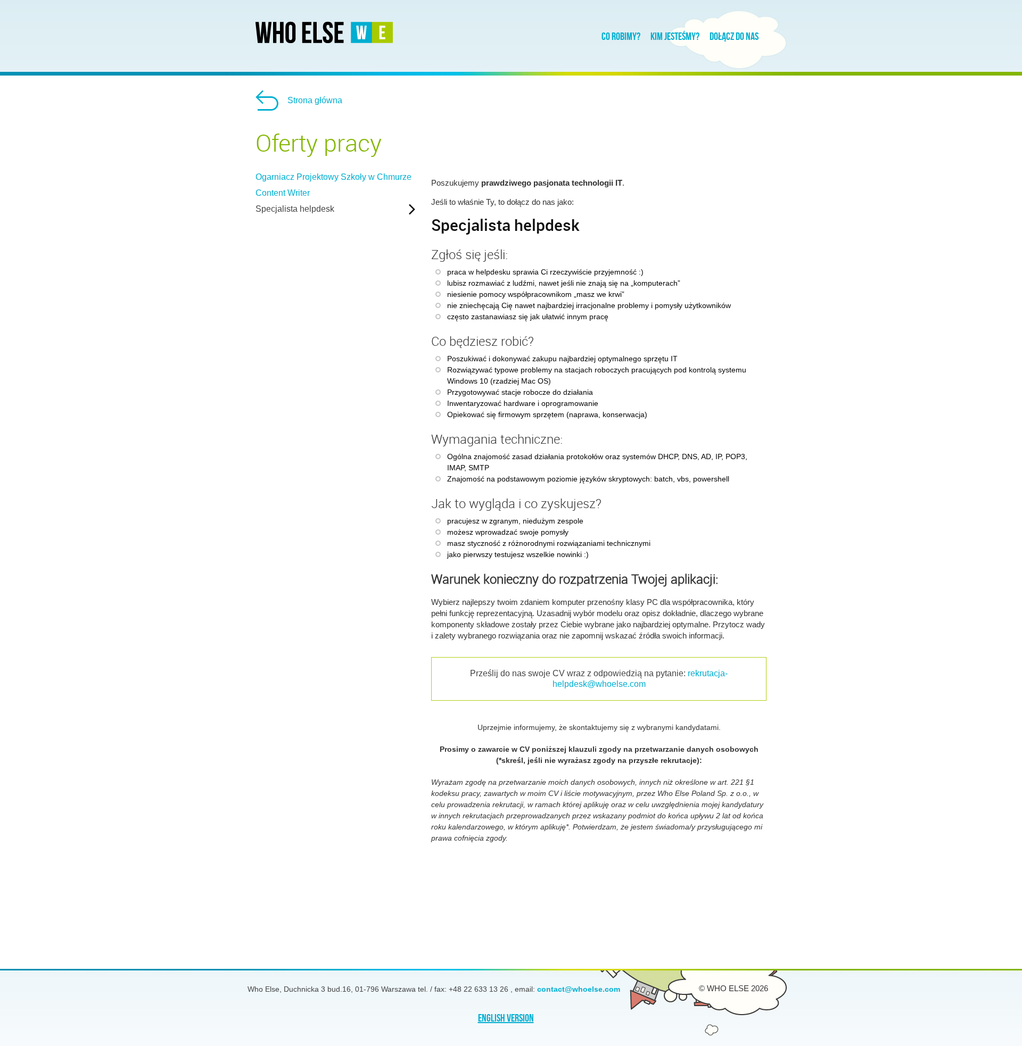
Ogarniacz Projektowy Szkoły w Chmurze (333, 176)
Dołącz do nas (734, 36)
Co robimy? (620, 36)
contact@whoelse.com (578, 989)
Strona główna (314, 100)
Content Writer (283, 192)
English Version (506, 1019)
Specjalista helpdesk (295, 208)
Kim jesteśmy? (674, 36)
